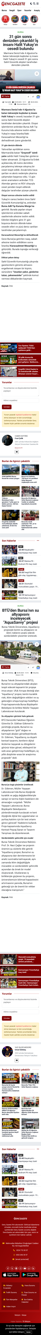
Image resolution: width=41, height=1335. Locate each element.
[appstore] (10, 1275)
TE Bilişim (26, 1321)
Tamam (28, 1332)
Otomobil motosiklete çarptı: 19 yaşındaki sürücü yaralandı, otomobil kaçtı (27, 585)
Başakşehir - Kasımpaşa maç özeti (27, 551)
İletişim (17, 1315)
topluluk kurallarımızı (24, 415)
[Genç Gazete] (13, 3)
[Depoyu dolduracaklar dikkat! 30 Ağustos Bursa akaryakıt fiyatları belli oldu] (11, 1102)
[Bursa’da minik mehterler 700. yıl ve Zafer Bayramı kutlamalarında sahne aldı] (30, 515)
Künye (24, 1315)
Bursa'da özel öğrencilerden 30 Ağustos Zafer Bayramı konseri (30, 1111)
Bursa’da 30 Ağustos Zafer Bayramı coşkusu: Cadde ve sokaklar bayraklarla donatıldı (30, 501)
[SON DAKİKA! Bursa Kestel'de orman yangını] (11, 469)
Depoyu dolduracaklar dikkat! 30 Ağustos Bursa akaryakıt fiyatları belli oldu (10, 1111)
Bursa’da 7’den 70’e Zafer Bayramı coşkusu (30, 1086)
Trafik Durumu (11, 1292)
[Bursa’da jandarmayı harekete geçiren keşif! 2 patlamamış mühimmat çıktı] (11, 1123)
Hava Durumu (30, 1285)
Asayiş (37, 10)
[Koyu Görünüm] (31, 4)
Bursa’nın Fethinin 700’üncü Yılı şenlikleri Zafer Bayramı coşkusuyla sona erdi (30, 479)
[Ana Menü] (37, 4)
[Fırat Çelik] (7, 440)
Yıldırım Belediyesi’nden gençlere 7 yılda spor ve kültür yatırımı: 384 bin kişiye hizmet (10, 502)
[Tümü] (38, 540)
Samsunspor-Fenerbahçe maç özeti (27, 596)
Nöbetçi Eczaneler (7, 1286)
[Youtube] (25, 1268)
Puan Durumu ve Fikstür (29, 1293)
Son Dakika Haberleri (27, 1301)
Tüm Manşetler (11, 1300)
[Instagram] (20, 1268)
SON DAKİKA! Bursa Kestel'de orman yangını (10, 477)
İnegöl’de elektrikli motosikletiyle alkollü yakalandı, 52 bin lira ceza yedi (10, 524)
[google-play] (30, 1275)
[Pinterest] (16, 1268)
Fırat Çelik (8, 102)
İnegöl (12, 10)
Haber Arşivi (11, 1307)
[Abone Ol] (38, 96)
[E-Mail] (17, 452)
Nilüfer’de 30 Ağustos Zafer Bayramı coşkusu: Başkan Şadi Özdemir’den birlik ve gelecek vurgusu (30, 1134)
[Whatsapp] (29, 1268)
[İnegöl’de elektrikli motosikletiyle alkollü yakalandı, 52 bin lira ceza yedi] (11, 515)
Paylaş (6, 96)
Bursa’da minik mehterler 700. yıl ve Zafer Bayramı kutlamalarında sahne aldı (29, 525)
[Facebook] (8, 1268)
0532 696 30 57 (21, 1255)
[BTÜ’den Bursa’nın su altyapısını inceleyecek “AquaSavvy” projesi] (20, 652)
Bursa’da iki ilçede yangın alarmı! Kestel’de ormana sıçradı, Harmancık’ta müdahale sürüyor (10, 1089)
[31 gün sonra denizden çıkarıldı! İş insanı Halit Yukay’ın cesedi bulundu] (20, 81)
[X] (12, 1268)
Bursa (4, 10)
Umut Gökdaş (9, 673)
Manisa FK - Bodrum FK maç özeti (27, 562)
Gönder (7, 407)
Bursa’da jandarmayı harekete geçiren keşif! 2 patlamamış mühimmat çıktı (10, 1133)
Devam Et (18, 448)
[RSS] (33, 1268)
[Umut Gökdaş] (7, 1051)
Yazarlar (27, 10)
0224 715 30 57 (22, 1250)
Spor (19, 10)
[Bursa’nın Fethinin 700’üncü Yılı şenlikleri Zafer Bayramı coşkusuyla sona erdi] (30, 469)
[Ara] (34, 4)
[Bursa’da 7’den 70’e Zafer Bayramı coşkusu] (30, 1078)
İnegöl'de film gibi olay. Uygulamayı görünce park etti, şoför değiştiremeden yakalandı (28, 574)
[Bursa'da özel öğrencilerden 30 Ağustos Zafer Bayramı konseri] (30, 1102)
